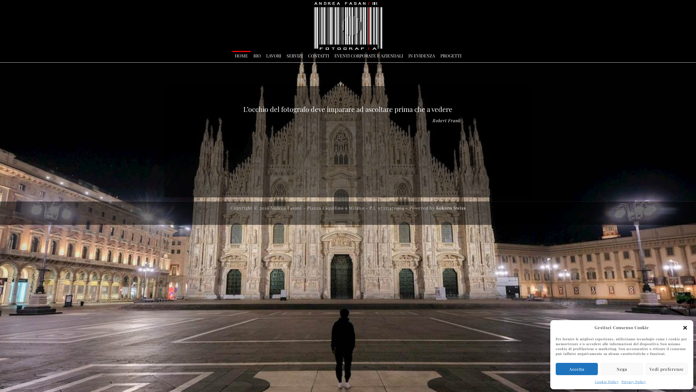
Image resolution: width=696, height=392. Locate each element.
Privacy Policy (634, 381)
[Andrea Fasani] (348, 26)
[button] (685, 327)
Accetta (577, 369)
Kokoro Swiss (451, 208)
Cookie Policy (607, 381)
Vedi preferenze (667, 369)
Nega (622, 369)
